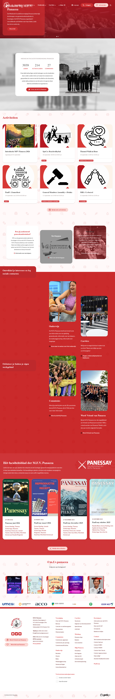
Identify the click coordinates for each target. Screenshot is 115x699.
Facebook (12, 633)
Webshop (78, 634)
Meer (61, 5)
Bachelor (58, 653)
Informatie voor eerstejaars (23, 253)
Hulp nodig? (97, 656)
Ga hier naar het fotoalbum (90, 253)
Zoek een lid (78, 656)
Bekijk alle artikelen (58, 548)
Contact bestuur (98, 642)
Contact (96, 636)
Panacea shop (78, 637)
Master (58, 656)
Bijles (57, 659)
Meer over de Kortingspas (57, 257)
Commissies (29, 5)
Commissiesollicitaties (62, 645)
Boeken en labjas (98, 631)
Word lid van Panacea (18, 644)
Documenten (59, 629)
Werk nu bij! (13, 29)
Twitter (16, 633)
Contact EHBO (98, 645)
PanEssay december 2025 (73, 523)
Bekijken (20, 143)
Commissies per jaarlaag (62, 642)
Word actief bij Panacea (59, 416)
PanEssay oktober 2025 (101, 522)
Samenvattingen (60, 664)
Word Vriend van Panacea (91, 433)
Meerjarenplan (60, 632)
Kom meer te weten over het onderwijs (63, 346)
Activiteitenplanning (80, 661)
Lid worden (102, 5)
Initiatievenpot (79, 659)
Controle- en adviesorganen (63, 626)
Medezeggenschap (61, 661)
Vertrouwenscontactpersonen (102, 639)
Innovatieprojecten (61, 667)
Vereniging (17, 5)
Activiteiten (10, 117)
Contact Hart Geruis (99, 650)
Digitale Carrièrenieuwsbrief (83, 623)
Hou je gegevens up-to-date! (22, 13)
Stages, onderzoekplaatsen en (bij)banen (92, 357)
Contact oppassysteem (100, 653)
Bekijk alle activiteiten (59, 210)
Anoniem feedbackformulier (101, 658)
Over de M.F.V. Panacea (38, 89)
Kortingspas (78, 653)
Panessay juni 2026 (12, 523)
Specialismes (78, 626)
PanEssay (97, 664)
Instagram (20, 633)
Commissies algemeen (62, 640)
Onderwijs (41, 5)
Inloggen (88, 5)
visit (14, 585)
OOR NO (77, 629)
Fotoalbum (78, 650)
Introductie (97, 629)
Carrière (51, 5)
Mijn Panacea (79, 648)
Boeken (77, 640)
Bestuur (58, 623)
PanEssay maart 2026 (42, 523)
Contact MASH (98, 647)
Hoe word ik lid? (98, 626)
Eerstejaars (97, 618)
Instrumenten (78, 642)
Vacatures (77, 621)
